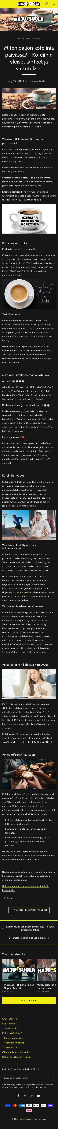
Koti (18, 39)
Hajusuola (24, 1119)
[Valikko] (4, 3)
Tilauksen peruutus (12, 1037)
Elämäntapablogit (31, 39)
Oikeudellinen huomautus (16, 1052)
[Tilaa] (54, 1078)
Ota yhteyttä (9, 1018)
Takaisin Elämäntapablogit (30, 910)
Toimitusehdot (10, 1028)
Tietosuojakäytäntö (13, 1042)
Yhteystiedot (9, 1047)
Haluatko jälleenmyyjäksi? (16, 1056)
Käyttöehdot (9, 1023)
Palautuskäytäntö (12, 1033)
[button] (46, 3)
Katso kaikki (29, 1000)
